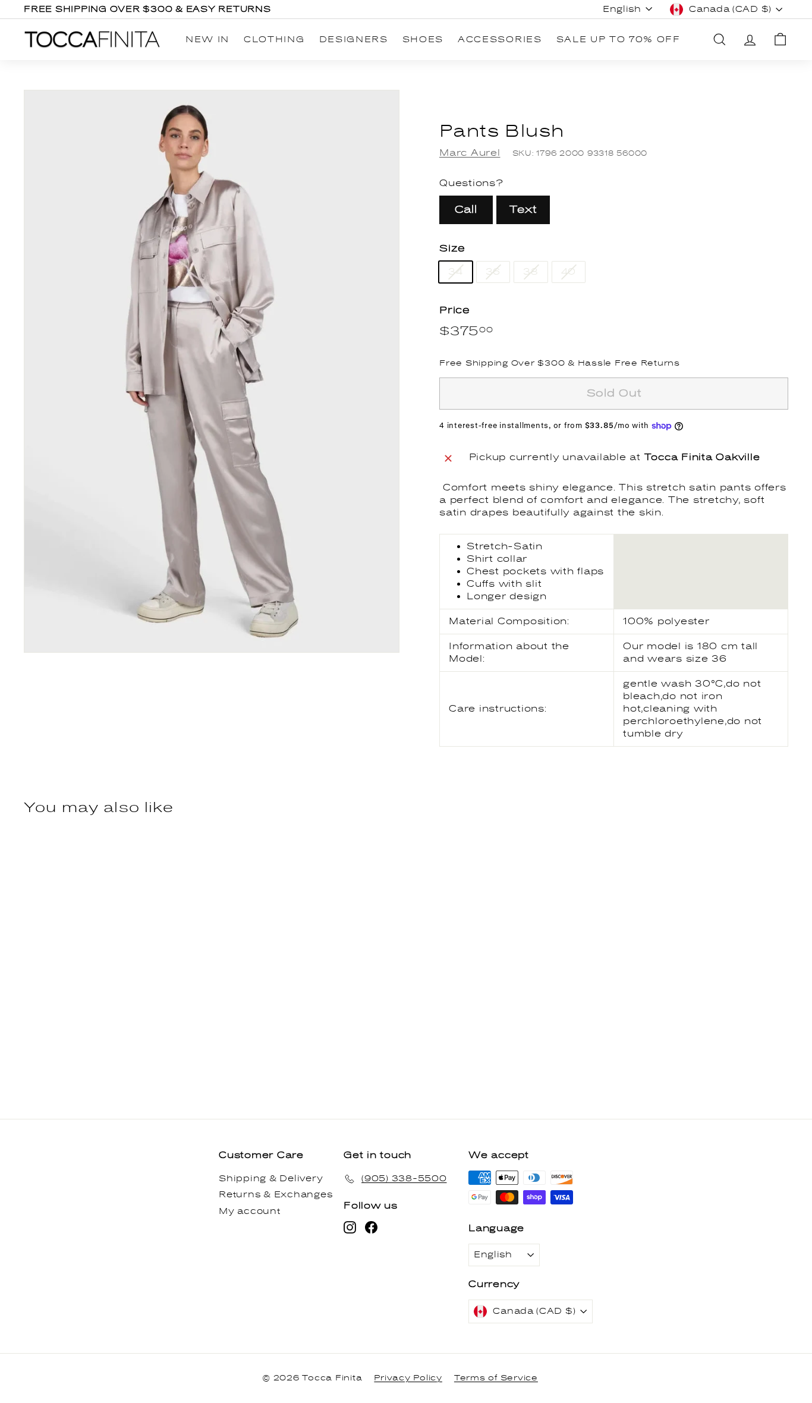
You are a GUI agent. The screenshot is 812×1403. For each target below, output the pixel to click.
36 (493, 271)
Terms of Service (496, 1378)
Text (522, 209)
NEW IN (207, 39)
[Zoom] (211, 371)
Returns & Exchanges (275, 1195)
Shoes (422, 39)
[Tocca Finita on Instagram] (350, 1227)
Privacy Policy (408, 1378)
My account (250, 1211)
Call (466, 209)
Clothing (274, 39)
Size (452, 248)
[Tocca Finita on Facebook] (371, 1227)
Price (454, 310)
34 (455, 271)
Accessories (500, 39)
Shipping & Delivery (271, 1179)
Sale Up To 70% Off (618, 39)
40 (569, 271)
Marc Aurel (470, 152)
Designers (353, 39)
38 (531, 271)
